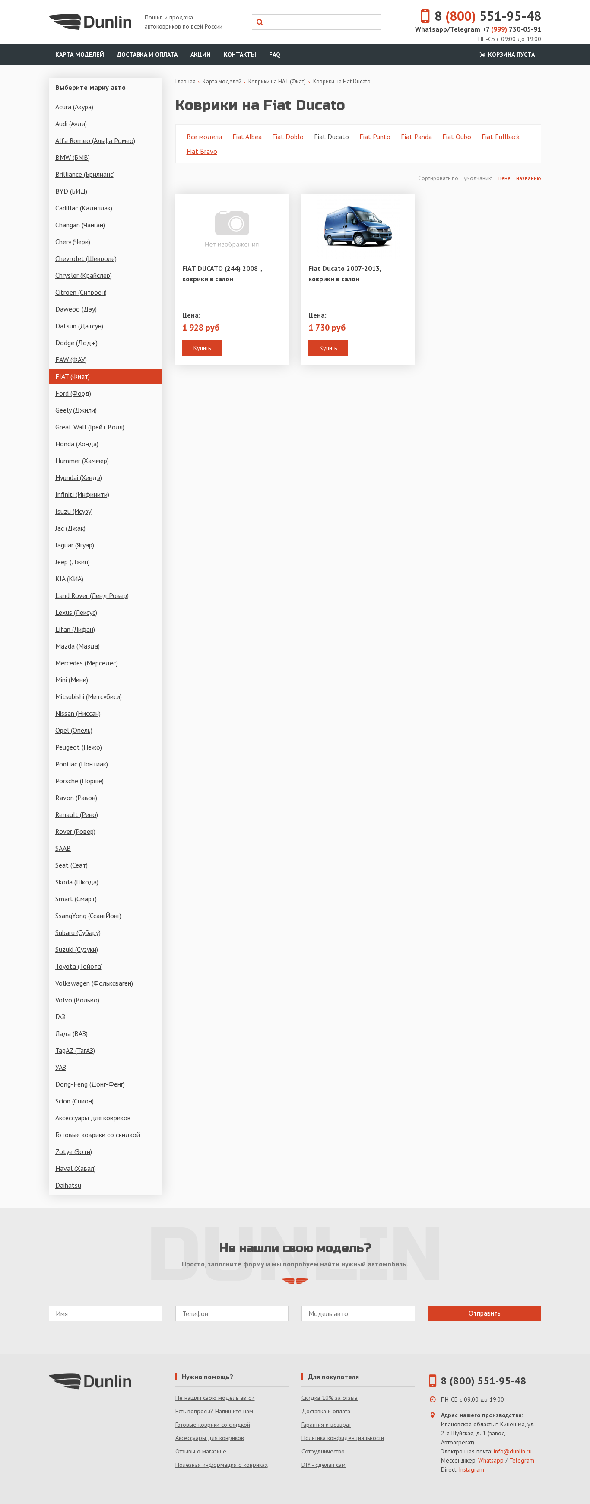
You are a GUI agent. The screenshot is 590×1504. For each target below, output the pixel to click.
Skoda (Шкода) (76, 882)
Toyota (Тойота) (79, 966)
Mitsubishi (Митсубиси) (88, 696)
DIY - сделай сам (323, 1465)
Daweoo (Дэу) (76, 309)
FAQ (274, 54)
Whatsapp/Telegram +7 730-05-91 (478, 29)
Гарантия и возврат (326, 1424)
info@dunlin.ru (513, 1451)
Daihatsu (68, 1185)
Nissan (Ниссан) (78, 713)
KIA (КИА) (69, 578)
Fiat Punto (374, 136)
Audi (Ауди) (71, 123)
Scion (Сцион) (74, 1101)
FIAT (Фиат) (72, 376)
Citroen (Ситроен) (81, 292)
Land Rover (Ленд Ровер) (92, 595)
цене (504, 178)
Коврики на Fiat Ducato (342, 81)
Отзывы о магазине (200, 1451)
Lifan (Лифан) (75, 629)
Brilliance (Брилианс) (85, 174)
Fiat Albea (247, 136)
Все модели (204, 136)
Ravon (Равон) (76, 797)
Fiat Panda (416, 136)
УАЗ (60, 1067)
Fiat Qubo (456, 136)
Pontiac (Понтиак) (81, 764)
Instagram (471, 1469)
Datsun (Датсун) (79, 325)
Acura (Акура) (74, 106)
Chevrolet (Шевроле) (86, 258)
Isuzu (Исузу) (74, 511)
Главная (185, 81)
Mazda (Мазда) (77, 646)
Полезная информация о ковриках (221, 1465)
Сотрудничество (323, 1451)
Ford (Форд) (73, 393)
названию (528, 178)
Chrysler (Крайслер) (83, 275)
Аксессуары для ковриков (93, 1117)
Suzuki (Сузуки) (76, 949)
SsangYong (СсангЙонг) (88, 915)
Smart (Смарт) (76, 898)
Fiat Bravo (202, 151)
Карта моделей (79, 54)
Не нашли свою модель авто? (215, 1398)
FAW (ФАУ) (71, 359)
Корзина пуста (510, 54)
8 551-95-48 (488, 15)
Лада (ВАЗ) (71, 1033)
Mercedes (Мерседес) (86, 662)
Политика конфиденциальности (342, 1438)
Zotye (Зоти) (73, 1151)
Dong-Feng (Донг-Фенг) (90, 1084)
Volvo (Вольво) (77, 999)
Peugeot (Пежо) (78, 747)
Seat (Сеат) (71, 865)
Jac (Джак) (70, 528)
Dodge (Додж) (76, 342)
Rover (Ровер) (75, 831)
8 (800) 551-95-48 (484, 1380)
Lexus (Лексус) (76, 612)
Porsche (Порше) (79, 780)
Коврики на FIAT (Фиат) (277, 81)
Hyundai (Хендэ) (78, 477)
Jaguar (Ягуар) (74, 545)
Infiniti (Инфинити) (82, 494)
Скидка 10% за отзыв (329, 1398)
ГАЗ (60, 1016)
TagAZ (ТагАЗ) (75, 1050)
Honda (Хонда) (76, 443)
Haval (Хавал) (75, 1168)
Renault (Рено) (76, 814)
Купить (202, 348)
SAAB (63, 848)
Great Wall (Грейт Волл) (89, 427)
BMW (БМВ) (72, 157)
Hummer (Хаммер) (82, 460)
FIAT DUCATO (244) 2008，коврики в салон (223, 273)
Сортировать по (439, 178)
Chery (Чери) (72, 241)
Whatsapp (491, 1460)
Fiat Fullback (501, 136)
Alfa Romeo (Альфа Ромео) (95, 140)
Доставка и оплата (147, 54)
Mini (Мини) (71, 679)
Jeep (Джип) (72, 561)
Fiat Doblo (288, 136)
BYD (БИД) (71, 191)
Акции (200, 54)
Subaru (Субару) (78, 932)
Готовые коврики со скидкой (97, 1134)
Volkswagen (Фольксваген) (94, 983)
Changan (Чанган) (80, 224)
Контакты (240, 54)
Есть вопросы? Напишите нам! (215, 1411)
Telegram (521, 1460)
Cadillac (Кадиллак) (83, 208)
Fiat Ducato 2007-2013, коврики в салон (344, 273)
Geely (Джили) (76, 410)
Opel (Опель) (73, 730)
